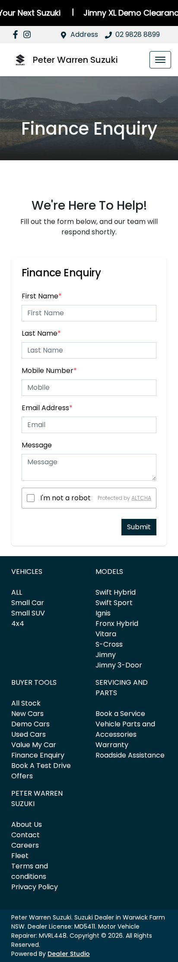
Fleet (20, 856)
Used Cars (28, 734)
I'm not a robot (65, 498)
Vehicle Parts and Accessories (125, 729)
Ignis (103, 613)
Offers (22, 776)
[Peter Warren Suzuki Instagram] (29, 34)
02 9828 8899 (137, 34)
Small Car (27, 603)
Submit (139, 527)
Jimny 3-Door (118, 665)
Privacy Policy (34, 887)
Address (84, 34)
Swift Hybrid (115, 592)
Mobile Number (49, 371)
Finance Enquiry (37, 755)
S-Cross (109, 644)
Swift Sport (114, 603)
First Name (42, 296)
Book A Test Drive (41, 766)
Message (37, 445)
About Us (26, 824)
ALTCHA (141, 498)
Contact (25, 835)
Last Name (41, 333)
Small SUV (28, 613)
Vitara (105, 634)
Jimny (105, 655)
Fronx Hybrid (116, 623)
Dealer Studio (69, 953)
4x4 (17, 623)
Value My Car (33, 745)
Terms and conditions (29, 871)
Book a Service (120, 714)
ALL (16, 592)
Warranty (111, 745)
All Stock (26, 703)
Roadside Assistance (130, 755)
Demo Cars (30, 724)
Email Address (47, 408)
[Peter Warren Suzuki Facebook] (17, 34)
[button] (160, 59)
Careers (25, 845)
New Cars (27, 714)
